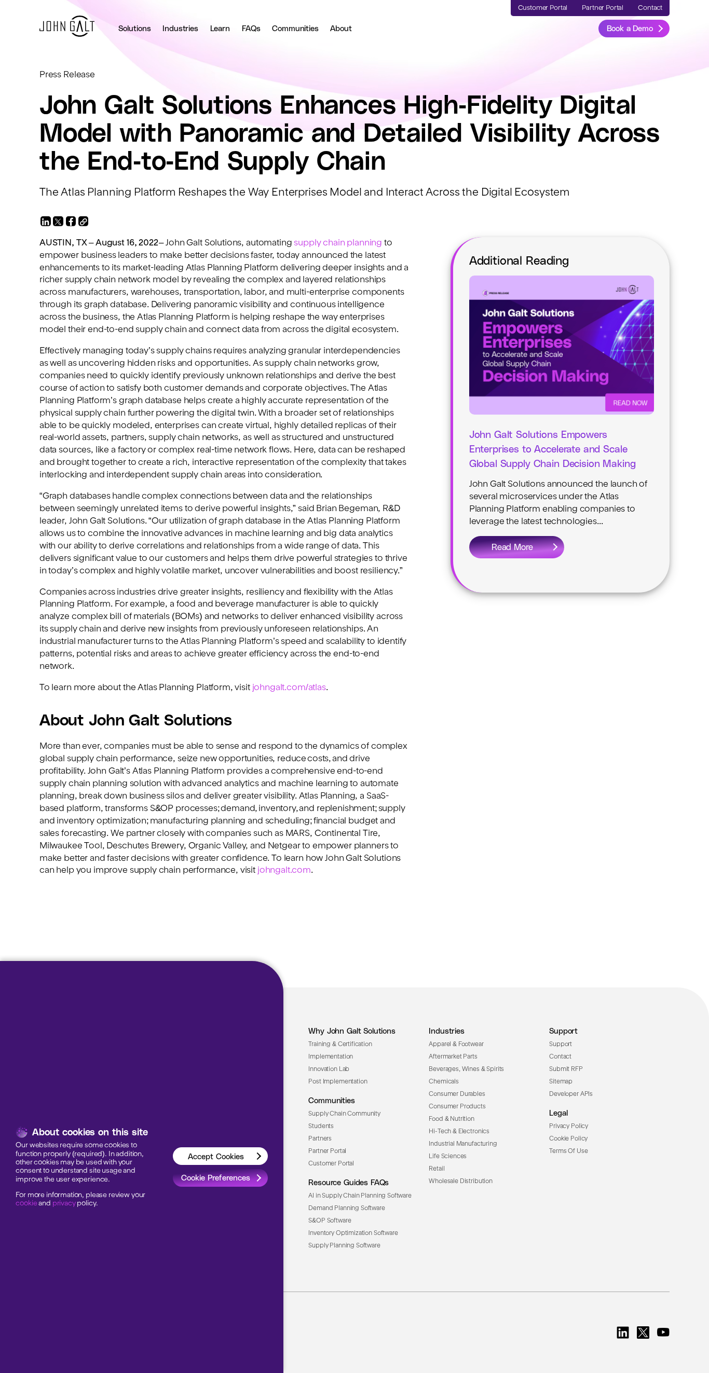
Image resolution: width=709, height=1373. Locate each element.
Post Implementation (337, 1082)
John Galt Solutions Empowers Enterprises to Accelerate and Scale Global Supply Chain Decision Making (552, 448)
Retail (436, 1169)
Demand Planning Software (346, 1208)
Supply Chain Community (344, 1114)
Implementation (330, 1057)
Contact (560, 1057)
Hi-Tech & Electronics (459, 1132)
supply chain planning (338, 243)
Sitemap (560, 1082)
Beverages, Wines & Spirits (466, 1069)
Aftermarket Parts (453, 1057)
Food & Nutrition (451, 1119)
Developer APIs (571, 1094)
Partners (320, 1139)
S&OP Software (329, 1221)
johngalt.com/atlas (289, 687)
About (340, 28)
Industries (180, 28)
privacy (64, 1203)
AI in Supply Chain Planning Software (360, 1196)
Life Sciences (448, 1157)
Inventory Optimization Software (353, 1233)
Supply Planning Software (344, 1246)
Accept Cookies (216, 1156)
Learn (220, 28)
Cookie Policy (568, 1139)
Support (560, 1044)
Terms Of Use (568, 1151)
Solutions (134, 28)
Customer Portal (331, 1164)
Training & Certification (340, 1044)
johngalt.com (284, 870)
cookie (26, 1203)
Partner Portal (327, 1151)
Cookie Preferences (215, 1177)
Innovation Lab (328, 1069)
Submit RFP (565, 1069)
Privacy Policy (568, 1126)
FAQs (251, 28)
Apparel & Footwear (456, 1044)
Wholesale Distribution (461, 1181)
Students (321, 1126)
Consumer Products (457, 1107)
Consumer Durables (457, 1094)
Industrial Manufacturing (463, 1144)
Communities (295, 28)
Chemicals (444, 1082)
